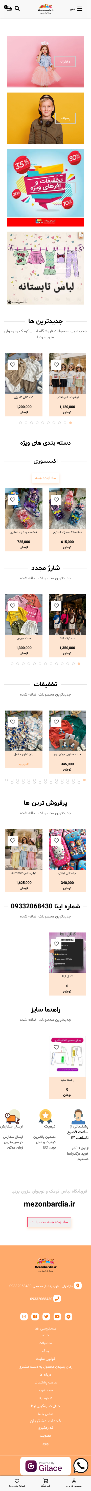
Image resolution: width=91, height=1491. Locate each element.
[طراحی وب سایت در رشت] (45, 1471)
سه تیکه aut (67, 638)
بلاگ (45, 1351)
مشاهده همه (45, 478)
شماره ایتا (45, 1398)
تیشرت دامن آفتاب (67, 397)
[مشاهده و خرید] (67, 373)
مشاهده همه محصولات (49, 1222)
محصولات (46, 1343)
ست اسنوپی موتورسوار (67, 754)
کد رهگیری (45, 1427)
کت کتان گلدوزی (23, 397)
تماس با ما (45, 1414)
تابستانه (64, 268)
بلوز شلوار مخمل (23, 754)
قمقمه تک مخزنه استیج (67, 532)
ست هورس (24, 638)
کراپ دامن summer (23, 873)
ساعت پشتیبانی (45, 1382)
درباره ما (45, 1374)
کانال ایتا (67, 976)
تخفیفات (63, 187)
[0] (9, 8)
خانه (45, 1335)
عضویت (45, 1435)
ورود (45, 1443)
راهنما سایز (67, 1080)
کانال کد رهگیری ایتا (45, 1406)
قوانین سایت (45, 1359)
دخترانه (65, 61)
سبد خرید (45, 1390)
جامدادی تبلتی (67, 873)
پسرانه (65, 118)
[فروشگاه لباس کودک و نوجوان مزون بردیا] (46, 9)
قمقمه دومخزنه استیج (23, 532)
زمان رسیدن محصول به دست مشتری (45, 1366)
